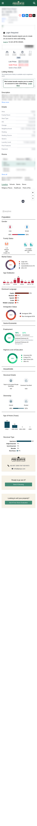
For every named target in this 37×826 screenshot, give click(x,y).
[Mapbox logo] (6, 211)
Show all (4, 174)
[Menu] (3, 3)
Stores (24, 184)
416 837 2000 (14, 465)
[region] (18, 201)
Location (5, 184)
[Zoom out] (32, 195)
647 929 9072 (24, 465)
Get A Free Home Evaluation (18, 502)
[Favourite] (20, 15)
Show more (5, 102)
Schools (12, 184)
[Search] (34, 3)
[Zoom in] (32, 192)
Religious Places (7, 188)
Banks (18, 184)
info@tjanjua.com (19, 469)
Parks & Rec (27, 188)
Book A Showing (18, 484)
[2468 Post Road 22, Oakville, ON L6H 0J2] (23, 201)
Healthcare (17, 188)
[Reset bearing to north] (32, 198)
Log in (5, 42)
